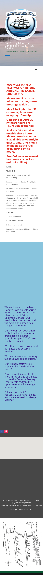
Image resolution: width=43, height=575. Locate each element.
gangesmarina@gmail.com (21, 503)
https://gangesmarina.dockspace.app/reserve (21, 51)
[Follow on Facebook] (2, 431)
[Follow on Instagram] (6, 431)
